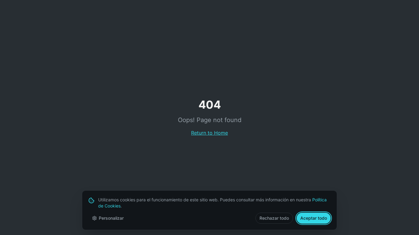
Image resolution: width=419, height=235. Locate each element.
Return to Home (209, 133)
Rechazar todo (274, 218)
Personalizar (111, 218)
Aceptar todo (313, 218)
